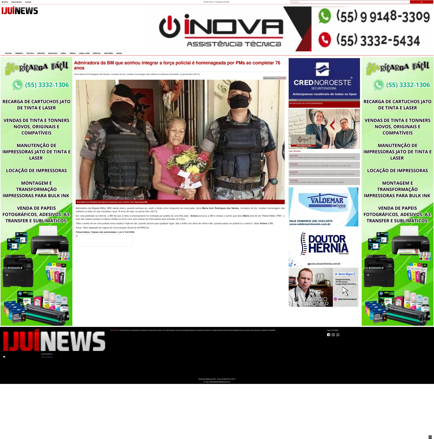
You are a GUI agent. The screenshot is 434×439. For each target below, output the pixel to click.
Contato (28, 2)
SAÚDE (119, 53)
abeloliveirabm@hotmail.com (219, 382)
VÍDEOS (72, 53)
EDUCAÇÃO (52, 53)
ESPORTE (41, 53)
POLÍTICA (30, 53)
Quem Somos (16, 2)
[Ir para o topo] (430, 437)
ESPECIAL (97, 53)
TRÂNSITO (19, 53)
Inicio (6, 2)
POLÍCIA (8, 53)
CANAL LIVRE (84, 53)
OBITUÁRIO (108, 53)
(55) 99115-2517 (229, 379)
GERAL (63, 53)
